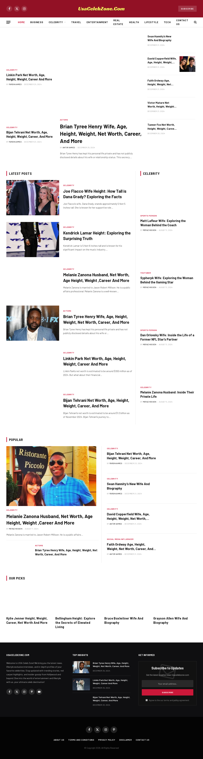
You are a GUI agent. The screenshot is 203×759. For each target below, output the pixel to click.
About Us (59, 740)
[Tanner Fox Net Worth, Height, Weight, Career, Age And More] (187, 130)
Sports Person (148, 216)
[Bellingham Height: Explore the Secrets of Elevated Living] (77, 599)
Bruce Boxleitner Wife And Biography (123, 620)
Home (21, 22)
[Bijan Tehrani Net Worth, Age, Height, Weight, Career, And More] (30, 107)
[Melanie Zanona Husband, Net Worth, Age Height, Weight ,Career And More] (32, 281)
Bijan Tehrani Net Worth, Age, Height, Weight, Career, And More (29, 134)
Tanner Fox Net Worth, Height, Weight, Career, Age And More (161, 126)
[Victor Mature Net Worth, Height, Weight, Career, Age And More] (187, 108)
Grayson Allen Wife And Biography (170, 620)
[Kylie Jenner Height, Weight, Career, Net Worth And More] (28, 599)
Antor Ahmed (69, 147)
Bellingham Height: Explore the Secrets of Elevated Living (75, 622)
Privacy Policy (106, 740)
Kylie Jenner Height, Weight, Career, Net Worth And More (27, 620)
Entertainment (97, 22)
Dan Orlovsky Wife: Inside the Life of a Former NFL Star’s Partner (167, 337)
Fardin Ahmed (15, 84)
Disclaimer (125, 740)
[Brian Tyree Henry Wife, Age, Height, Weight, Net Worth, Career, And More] (101, 75)
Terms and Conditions (81, 740)
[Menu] (8, 22)
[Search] (195, 22)
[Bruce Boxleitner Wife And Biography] (126, 599)
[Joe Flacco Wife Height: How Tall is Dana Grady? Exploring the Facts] (32, 197)
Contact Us (182, 22)
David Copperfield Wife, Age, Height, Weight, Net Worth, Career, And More (162, 60)
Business (36, 22)
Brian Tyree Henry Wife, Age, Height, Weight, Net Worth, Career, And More (101, 133)
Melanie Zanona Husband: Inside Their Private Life (167, 394)
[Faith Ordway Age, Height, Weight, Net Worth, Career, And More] (187, 86)
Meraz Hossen (149, 230)
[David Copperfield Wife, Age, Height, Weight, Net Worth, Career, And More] (187, 64)
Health (134, 22)
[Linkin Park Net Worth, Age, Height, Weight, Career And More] (30, 50)
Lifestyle (151, 22)
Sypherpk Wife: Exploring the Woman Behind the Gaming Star (166, 280)
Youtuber (145, 273)
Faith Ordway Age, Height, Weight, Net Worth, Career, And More (159, 82)
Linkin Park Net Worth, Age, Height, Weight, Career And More (29, 77)
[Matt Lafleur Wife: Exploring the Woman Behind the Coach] (168, 196)
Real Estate (118, 22)
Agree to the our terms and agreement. (169, 700)
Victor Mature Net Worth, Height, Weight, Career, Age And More (161, 104)
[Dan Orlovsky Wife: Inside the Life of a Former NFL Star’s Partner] (168, 310)
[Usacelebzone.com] (101, 9)
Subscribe (187, 8)
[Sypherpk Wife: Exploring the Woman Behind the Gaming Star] (168, 253)
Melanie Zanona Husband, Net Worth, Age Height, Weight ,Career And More (96, 277)
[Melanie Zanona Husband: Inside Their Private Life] (168, 367)
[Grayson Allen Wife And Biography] (175, 599)
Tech (167, 22)
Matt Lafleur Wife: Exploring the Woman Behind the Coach (163, 223)
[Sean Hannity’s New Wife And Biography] (187, 42)
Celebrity (56, 22)
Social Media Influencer (120, 539)
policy (176, 700)
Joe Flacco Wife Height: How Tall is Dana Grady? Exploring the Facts (94, 194)
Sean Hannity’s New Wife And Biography (159, 38)
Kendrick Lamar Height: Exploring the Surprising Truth (97, 235)
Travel (76, 22)
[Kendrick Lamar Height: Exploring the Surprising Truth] (32, 239)
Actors (64, 120)
